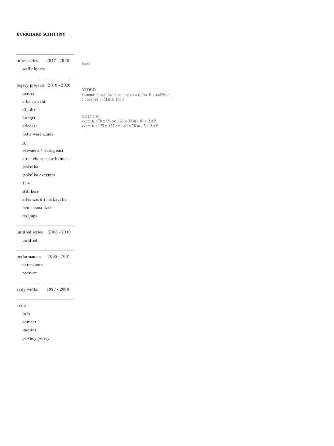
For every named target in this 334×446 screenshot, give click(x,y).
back (86, 64)
